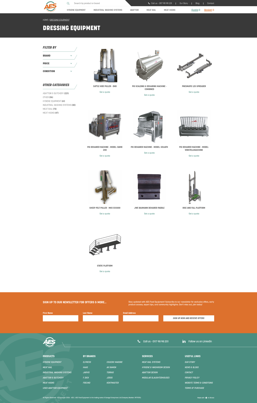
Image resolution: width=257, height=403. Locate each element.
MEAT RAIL (49, 109)
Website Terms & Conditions (199, 383)
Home (45, 20)
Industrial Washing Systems (59, 105)
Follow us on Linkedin (200, 341)
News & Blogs (192, 367)
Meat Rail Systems (151, 362)
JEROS (110, 378)
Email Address (129, 313)
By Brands (89, 356)
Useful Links (193, 356)
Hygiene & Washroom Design (156, 367)
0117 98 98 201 (165, 3)
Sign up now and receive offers (188, 318)
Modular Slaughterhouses (155, 378)
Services (147, 356)
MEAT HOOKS (50, 113)
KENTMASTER (113, 383)
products (49, 356)
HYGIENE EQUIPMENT (54, 101)
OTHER (48, 97)
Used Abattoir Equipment (55, 388)
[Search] (68, 3)
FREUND (86, 383)
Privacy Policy (192, 378)
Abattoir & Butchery (56, 93)
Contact (210, 3)
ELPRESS (87, 362)
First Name (48, 313)
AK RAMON (111, 367)
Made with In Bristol (205, 398)
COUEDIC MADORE (114, 362)
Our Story (184, 3)
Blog (197, 3)
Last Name (87, 313)
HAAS (85, 367)
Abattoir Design (150, 373)
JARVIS (86, 373)
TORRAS (110, 373)
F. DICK (86, 378)
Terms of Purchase (194, 388)
